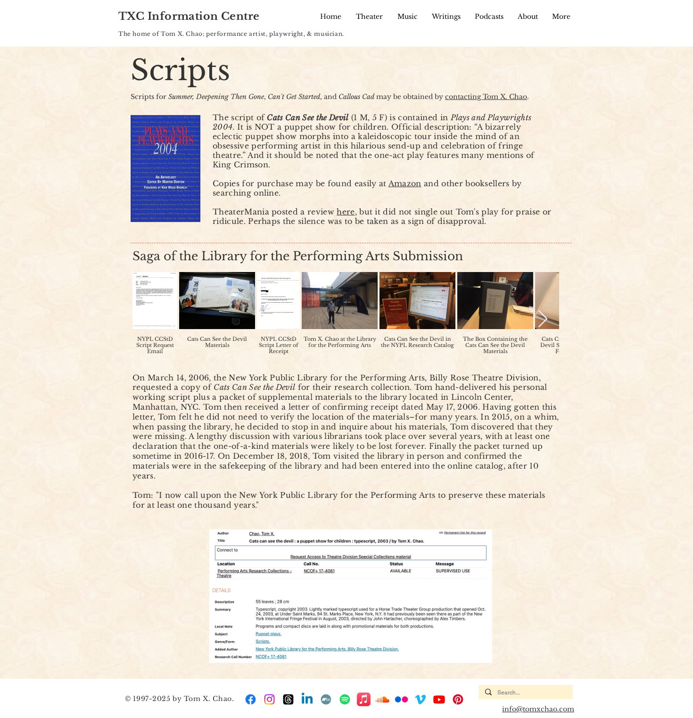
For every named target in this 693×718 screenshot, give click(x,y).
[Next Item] (542, 319)
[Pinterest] (458, 699)
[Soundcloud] (382, 699)
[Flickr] (401, 699)
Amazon (404, 183)
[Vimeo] (420, 699)
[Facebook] (250, 699)
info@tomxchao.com (538, 709)
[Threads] (288, 699)
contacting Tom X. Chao (486, 96)
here (346, 211)
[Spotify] (345, 699)
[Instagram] (269, 699)
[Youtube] (439, 699)
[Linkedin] (307, 699)
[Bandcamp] (326, 699)
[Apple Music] (364, 699)
